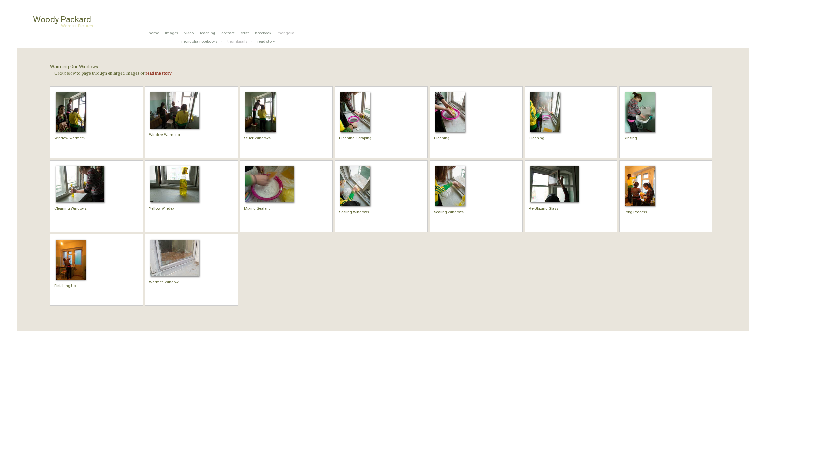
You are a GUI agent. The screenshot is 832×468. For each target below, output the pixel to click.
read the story (159, 73)
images (171, 33)
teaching (207, 33)
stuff (245, 33)
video (189, 33)
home (154, 33)
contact (228, 33)
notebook (263, 33)
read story (266, 41)
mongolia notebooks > (202, 41)
